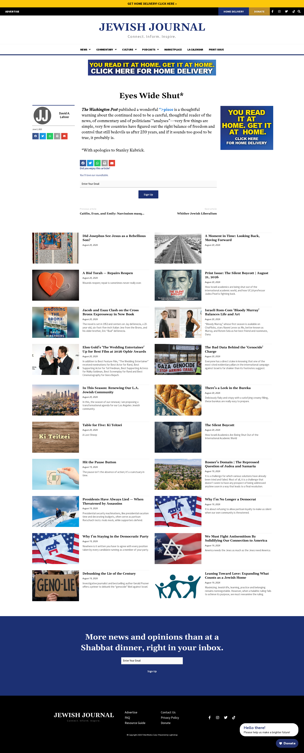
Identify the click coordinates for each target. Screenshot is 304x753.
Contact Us (168, 712)
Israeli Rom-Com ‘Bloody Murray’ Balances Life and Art (232, 312)
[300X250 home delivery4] (246, 127)
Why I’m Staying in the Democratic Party (115, 536)
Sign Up (148, 194)
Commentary (104, 49)
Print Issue (216, 49)
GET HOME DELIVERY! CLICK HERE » (152, 4)
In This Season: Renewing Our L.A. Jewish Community (111, 390)
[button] (35, 136)
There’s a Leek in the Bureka (228, 388)
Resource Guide (135, 723)
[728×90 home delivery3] (152, 67)
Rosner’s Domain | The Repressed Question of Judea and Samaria (232, 464)
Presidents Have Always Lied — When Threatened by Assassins (113, 501)
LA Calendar (195, 49)
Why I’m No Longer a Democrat (230, 499)
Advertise (131, 712)
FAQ (127, 718)
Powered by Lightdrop (168, 734)
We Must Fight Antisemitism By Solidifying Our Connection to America (236, 538)
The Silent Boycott (219, 425)
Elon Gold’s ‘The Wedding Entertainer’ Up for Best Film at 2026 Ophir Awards (114, 349)
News (83, 49)
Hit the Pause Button (99, 462)
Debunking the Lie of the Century (109, 574)
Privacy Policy (170, 718)
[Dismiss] (236, 725)
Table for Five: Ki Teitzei (102, 425)
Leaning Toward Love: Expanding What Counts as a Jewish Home (237, 576)
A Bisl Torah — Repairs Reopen (108, 273)
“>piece (166, 109)
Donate (165, 723)
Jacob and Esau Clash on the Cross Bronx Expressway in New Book (111, 312)
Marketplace (173, 49)
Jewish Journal (152, 27)
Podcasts (148, 49)
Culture (127, 49)
